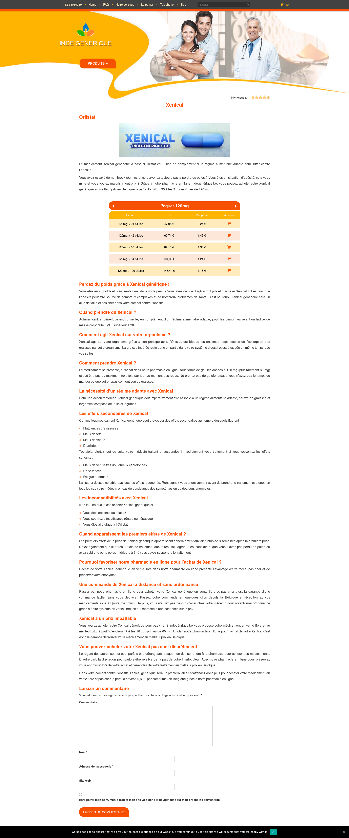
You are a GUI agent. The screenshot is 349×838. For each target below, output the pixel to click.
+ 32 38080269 (72, 4)
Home (92, 4)
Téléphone (167, 4)
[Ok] (344, 832)
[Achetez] (229, 223)
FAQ (106, 4)
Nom (83, 752)
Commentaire (88, 702)
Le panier (147, 4)
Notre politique (125, 4)
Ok (273, 831)
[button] (113, 206)
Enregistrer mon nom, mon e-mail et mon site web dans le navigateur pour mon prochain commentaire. (150, 800)
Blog (183, 4)
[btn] (248, 4)
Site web (85, 780)
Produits (97, 63)
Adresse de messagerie (96, 766)
